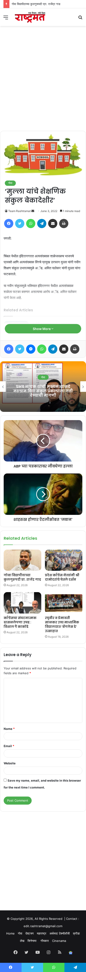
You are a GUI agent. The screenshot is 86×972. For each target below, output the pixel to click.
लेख (22, 941)
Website (10, 763)
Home (10, 933)
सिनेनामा (32, 941)
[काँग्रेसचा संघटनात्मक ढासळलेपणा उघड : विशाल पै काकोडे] (22, 602)
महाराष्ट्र (41, 933)
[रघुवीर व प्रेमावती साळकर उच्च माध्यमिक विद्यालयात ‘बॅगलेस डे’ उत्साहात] (64, 602)
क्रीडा (76, 933)
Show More (42, 329)
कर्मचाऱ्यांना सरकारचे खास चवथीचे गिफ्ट (45, 391)
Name (9, 729)
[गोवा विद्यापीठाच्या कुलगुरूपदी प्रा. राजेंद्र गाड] (22, 560)
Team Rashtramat (19, 211)
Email (9, 746)
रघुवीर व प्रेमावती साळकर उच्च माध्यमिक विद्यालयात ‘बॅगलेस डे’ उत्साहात (62, 624)
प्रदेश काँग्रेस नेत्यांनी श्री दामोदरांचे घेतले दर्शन (62, 577)
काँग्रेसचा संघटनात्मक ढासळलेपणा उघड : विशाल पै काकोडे (20, 622)
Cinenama (59, 941)
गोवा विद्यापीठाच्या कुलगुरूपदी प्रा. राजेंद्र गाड (36, 4)
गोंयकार (45, 941)
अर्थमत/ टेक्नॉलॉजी (60, 933)
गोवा (10, 183)
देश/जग (29, 933)
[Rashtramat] (29, 17)
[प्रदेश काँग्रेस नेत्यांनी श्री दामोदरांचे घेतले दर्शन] (64, 560)
